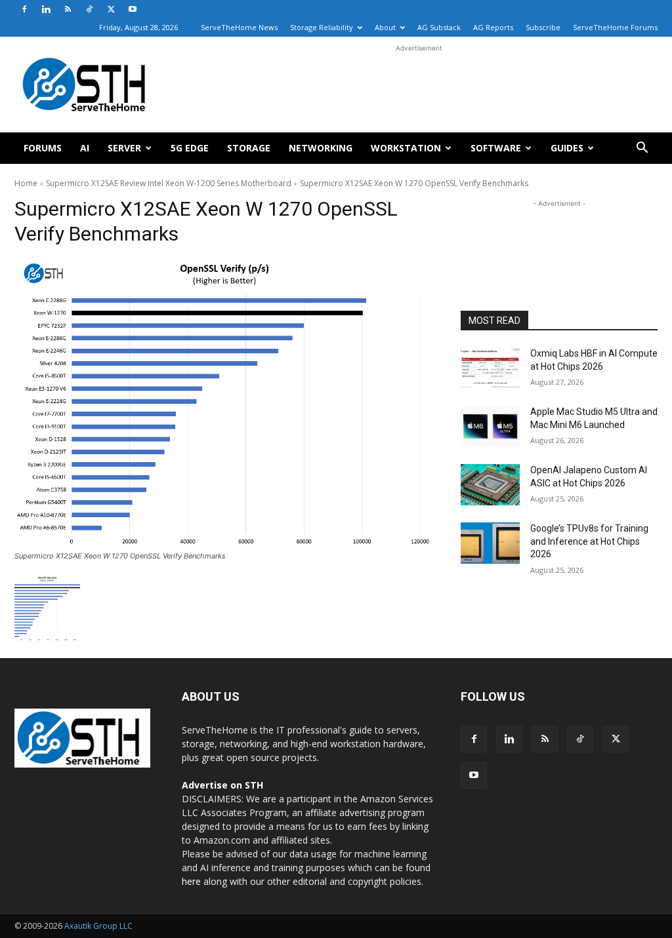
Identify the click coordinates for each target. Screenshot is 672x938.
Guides (567, 148)
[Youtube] (132, 9)
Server (124, 148)
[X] (111, 9)
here (191, 881)
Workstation (406, 148)
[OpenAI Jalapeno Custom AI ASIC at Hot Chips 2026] (490, 484)
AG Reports (493, 27)
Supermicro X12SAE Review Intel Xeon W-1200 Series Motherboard (168, 183)
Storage (248, 148)
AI (84, 148)
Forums (43, 148)
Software (496, 148)
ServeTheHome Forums (615, 27)
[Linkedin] (46, 9)
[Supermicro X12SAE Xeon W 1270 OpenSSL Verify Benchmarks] (224, 403)
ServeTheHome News (239, 27)
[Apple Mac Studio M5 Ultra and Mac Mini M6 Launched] (490, 426)
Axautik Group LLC (98, 925)
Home (25, 183)
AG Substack (439, 27)
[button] (642, 149)
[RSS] (67, 9)
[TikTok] (89, 9)
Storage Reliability (321, 27)
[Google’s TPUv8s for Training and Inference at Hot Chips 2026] (490, 543)
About (385, 27)
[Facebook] (24, 9)
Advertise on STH (222, 785)
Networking (320, 148)
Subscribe (543, 27)
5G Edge (190, 148)
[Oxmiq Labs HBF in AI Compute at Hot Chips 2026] (490, 368)
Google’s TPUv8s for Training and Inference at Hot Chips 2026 (589, 541)
